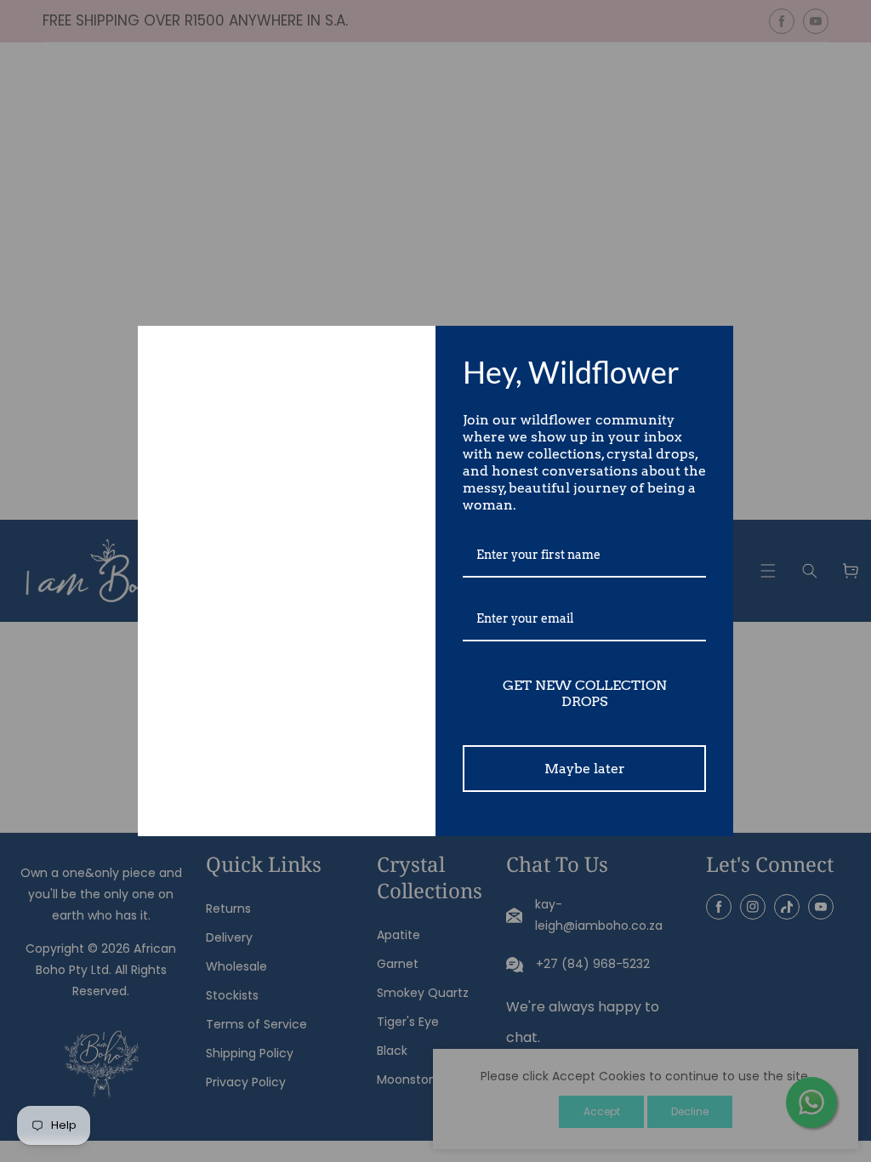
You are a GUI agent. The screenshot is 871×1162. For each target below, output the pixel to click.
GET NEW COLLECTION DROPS (585, 693)
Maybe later (584, 768)
